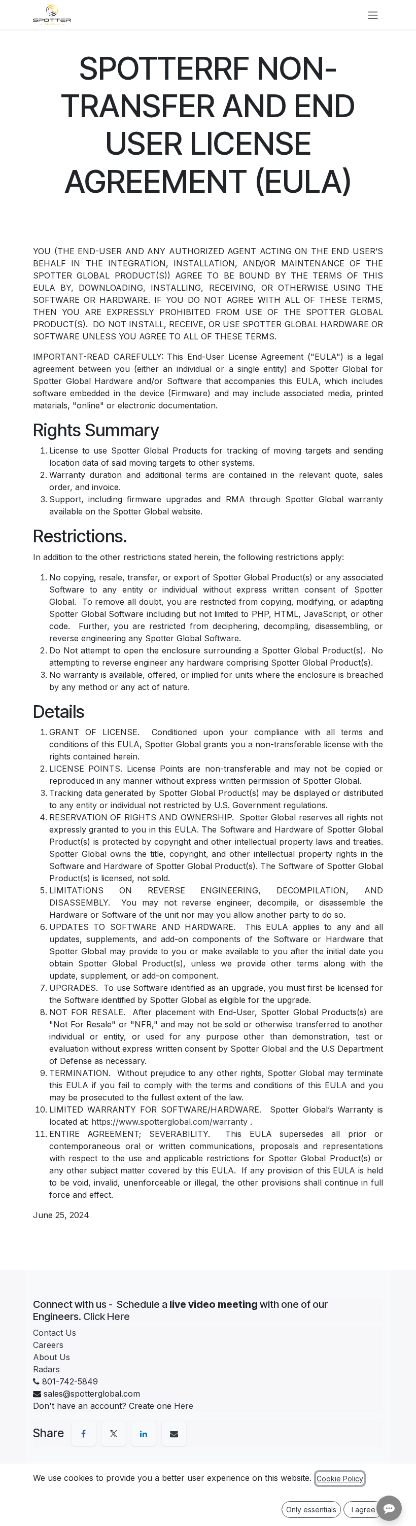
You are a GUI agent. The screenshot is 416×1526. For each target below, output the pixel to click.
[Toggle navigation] (373, 14)
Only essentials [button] (311, 1509)
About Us (51, 1357)
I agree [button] (363, 1509)
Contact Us (54, 1333)
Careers (48, 1345)
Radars (46, 1369)
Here (183, 1406)
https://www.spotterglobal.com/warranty (169, 1122)
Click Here (106, 1316)
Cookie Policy (340, 1478)
